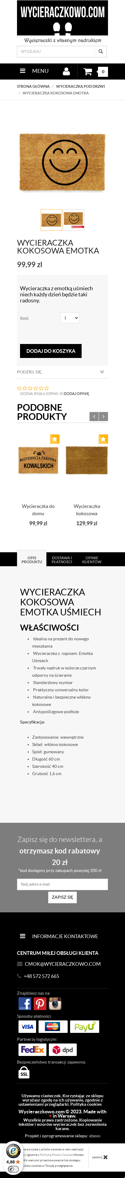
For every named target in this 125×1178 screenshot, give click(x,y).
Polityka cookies (86, 1104)
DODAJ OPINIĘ (76, 394)
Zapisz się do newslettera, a (59, 854)
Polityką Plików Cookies (56, 1154)
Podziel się (29, 371)
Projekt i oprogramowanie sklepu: (62, 1135)
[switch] (13, 1169)
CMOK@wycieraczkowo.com (63, 964)
